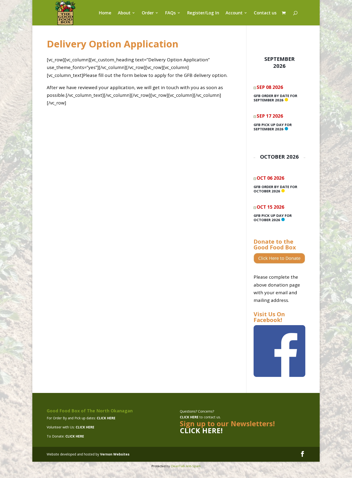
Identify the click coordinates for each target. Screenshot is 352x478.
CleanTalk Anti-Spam (186, 466)
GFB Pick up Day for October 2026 (273, 217)
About (124, 13)
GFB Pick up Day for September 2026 (273, 126)
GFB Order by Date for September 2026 (275, 97)
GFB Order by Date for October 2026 (275, 188)
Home (105, 13)
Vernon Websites (115, 454)
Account (234, 13)
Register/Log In (203, 13)
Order (148, 13)
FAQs (170, 13)
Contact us (265, 13)
